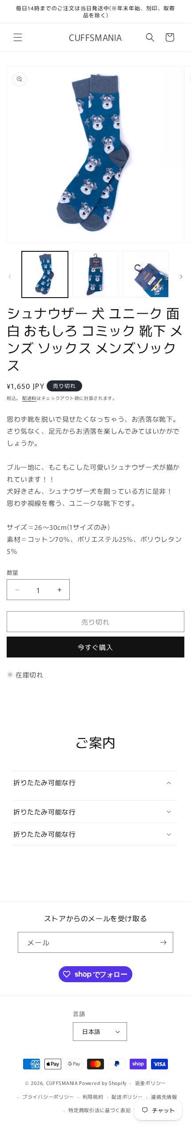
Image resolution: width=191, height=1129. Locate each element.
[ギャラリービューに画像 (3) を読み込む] (146, 274)
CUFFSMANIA (62, 1082)
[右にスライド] (181, 276)
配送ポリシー (127, 1096)
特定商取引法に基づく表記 (99, 1109)
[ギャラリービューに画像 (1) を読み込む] (45, 274)
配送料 (29, 398)
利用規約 (93, 1096)
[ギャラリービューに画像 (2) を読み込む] (95, 274)
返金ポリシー (150, 1082)
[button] (18, 37)
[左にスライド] (10, 276)
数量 (13, 572)
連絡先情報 (164, 1096)
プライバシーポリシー (48, 1096)
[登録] (163, 942)
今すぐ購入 (95, 647)
